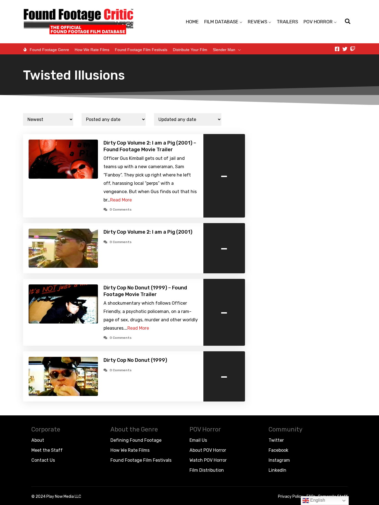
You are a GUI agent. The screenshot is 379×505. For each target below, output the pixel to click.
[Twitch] (352, 48)
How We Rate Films (92, 49)
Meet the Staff (47, 450)
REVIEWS (257, 21)
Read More (121, 200)
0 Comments (121, 209)
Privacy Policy (290, 496)
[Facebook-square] (337, 48)
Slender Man (224, 49)
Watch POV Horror (208, 460)
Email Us (198, 440)
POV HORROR (318, 21)
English (317, 500)
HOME (192, 21)
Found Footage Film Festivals (141, 49)
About (37, 440)
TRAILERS (287, 21)
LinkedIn (277, 470)
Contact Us (43, 460)
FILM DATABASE (221, 21)
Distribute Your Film (190, 49)
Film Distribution (207, 470)
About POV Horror (208, 450)
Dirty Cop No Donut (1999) (135, 360)
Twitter (276, 440)
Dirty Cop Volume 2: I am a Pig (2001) (147, 232)
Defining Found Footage (135, 440)
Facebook (278, 450)
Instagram (279, 460)
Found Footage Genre (49, 49)
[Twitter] (344, 48)
